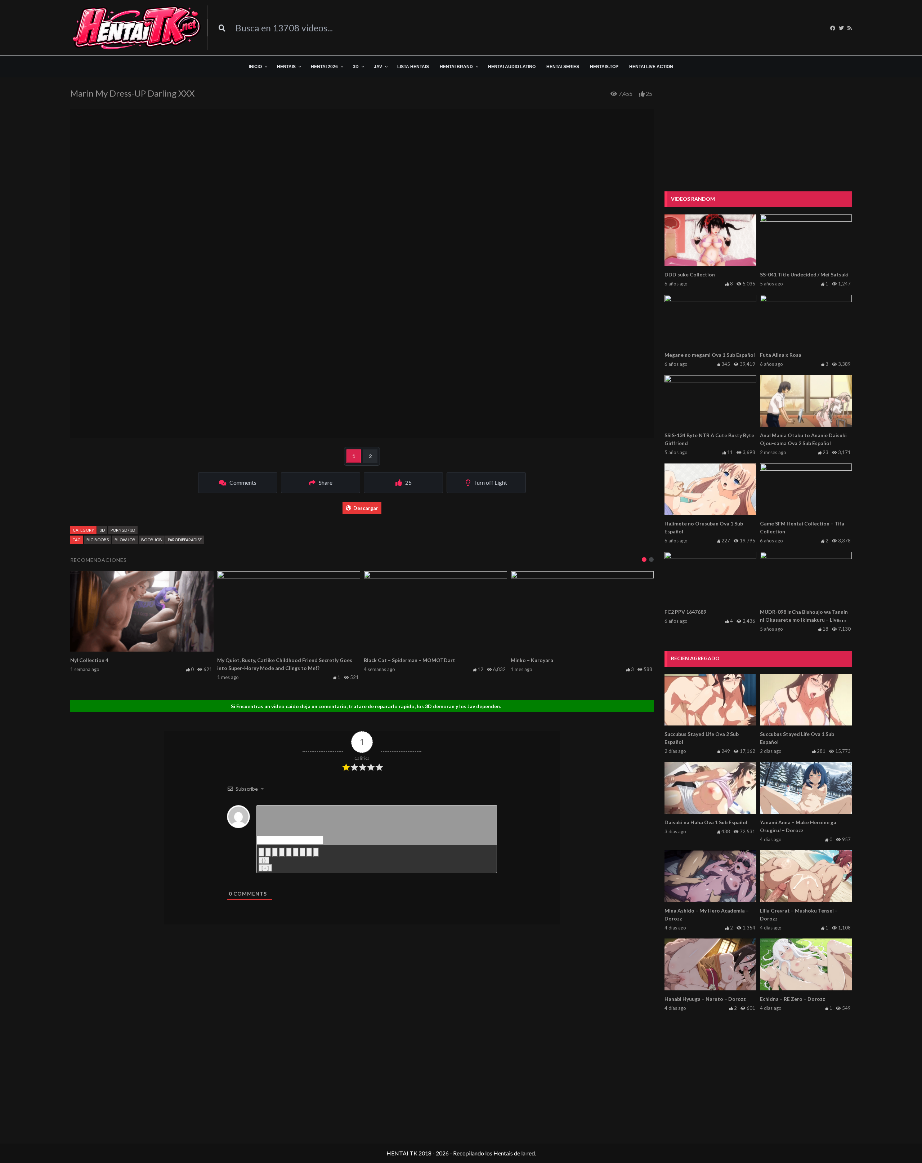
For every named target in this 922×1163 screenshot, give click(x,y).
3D (102, 530)
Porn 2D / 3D (123, 530)
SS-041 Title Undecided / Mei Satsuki (804, 274)
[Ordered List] (289, 852)
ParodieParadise (185, 539)
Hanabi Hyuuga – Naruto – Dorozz (705, 999)
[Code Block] (309, 852)
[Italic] (268, 852)
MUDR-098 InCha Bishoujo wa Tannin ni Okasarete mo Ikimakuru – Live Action (804, 620)
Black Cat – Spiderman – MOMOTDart (409, 660)
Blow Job (125, 539)
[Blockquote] (302, 852)
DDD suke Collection (689, 274)
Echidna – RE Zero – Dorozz (792, 999)
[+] (265, 868)
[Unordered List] (296, 852)
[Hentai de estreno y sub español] (137, 27)
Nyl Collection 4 (89, 660)
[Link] (316, 852)
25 (649, 93)
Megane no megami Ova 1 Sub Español (709, 355)
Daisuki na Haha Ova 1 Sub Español (705, 822)
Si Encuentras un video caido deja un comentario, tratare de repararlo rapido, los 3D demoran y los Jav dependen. (366, 706)
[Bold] (261, 852)
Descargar (365, 508)
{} (264, 860)
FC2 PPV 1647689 (685, 612)
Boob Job (151, 539)
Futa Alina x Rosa (780, 355)
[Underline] (275, 852)
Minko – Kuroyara (532, 660)
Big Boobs (97, 539)
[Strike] (282, 852)
